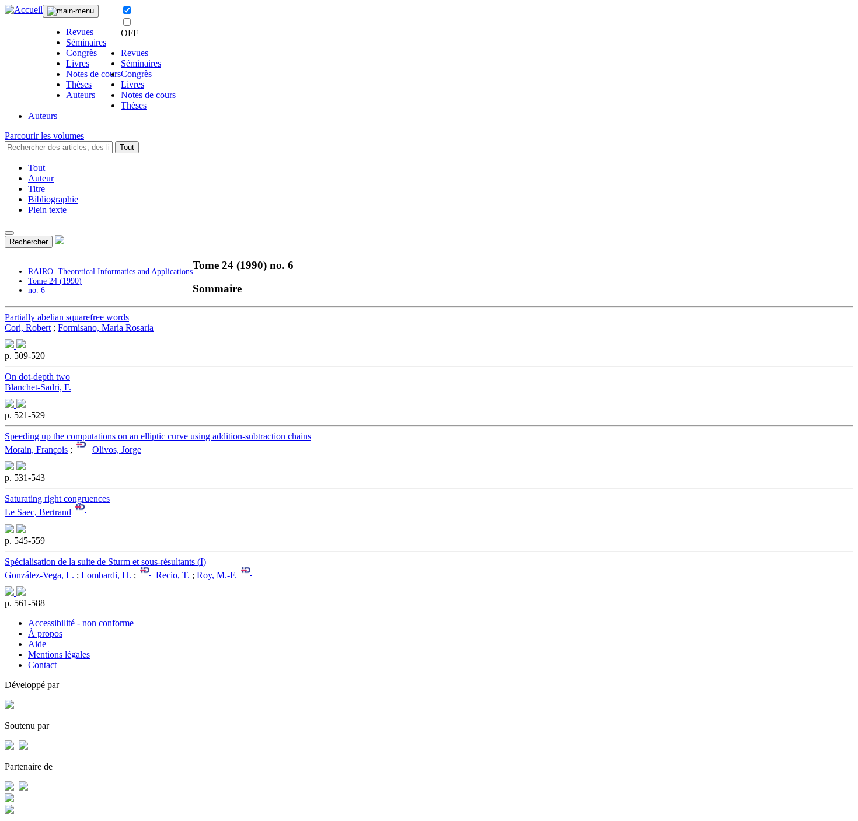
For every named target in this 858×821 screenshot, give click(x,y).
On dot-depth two (37, 377)
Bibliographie (53, 199)
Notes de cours (93, 74)
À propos (45, 633)
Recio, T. (173, 575)
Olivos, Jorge (116, 450)
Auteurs (80, 95)
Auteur (41, 178)
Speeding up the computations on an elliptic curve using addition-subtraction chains (158, 436)
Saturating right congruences (57, 499)
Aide (37, 644)
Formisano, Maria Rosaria (106, 328)
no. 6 (36, 290)
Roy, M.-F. (217, 575)
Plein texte (47, 210)
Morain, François (36, 450)
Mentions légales (59, 654)
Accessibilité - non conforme (81, 623)
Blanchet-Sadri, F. (38, 387)
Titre (36, 189)
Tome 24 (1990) (55, 281)
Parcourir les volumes (44, 136)
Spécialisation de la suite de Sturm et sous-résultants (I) (105, 562)
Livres (77, 63)
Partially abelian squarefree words (67, 317)
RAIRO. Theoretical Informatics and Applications (110, 271)
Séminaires (86, 42)
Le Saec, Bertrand (38, 513)
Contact (42, 665)
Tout (127, 147)
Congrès (81, 53)
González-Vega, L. (39, 575)
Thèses (79, 84)
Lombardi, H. (106, 575)
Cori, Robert (28, 328)
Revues (79, 32)
